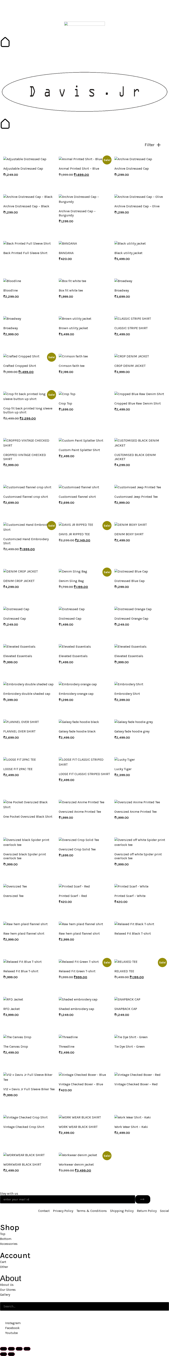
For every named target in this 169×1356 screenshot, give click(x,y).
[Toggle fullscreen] (11, 1349)
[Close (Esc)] (27, 1349)
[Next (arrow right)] (11, 1354)
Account (15, 1255)
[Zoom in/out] (3, 1349)
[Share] (19, 1349)
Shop (9, 1227)
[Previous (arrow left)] (3, 1354)
